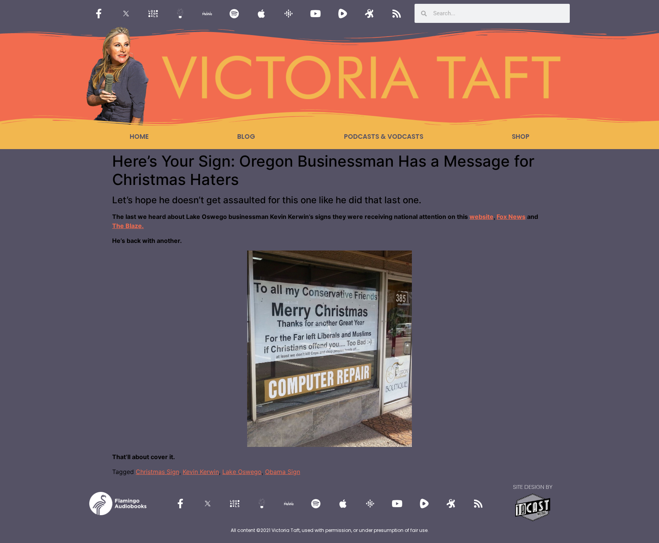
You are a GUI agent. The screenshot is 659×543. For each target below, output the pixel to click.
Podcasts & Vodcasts (383, 136)
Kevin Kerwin (201, 472)
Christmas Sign (157, 472)
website (481, 216)
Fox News (511, 216)
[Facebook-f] (98, 13)
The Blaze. (128, 226)
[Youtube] (315, 13)
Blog (246, 136)
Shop (520, 136)
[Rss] (396, 13)
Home (139, 136)
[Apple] (261, 13)
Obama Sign (282, 472)
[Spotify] (234, 13)
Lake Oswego (242, 472)
